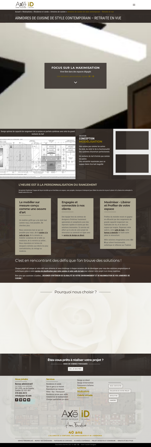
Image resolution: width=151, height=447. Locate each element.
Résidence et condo (41, 12)
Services (50, 379)
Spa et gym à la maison (55, 386)
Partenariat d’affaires (85, 385)
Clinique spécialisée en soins (57, 399)
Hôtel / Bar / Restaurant (55, 392)
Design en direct (83, 380)
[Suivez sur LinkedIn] (28, 399)
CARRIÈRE (113, 400)
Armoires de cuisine (58, 12)
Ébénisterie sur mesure (55, 389)
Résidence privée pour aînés (57, 394)
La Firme (81, 388)
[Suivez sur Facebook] (16, 399)
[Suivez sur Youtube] (24, 399)
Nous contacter (115, 386)
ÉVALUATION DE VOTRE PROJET (120, 391)
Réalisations (27, 12)
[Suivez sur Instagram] (20, 399)
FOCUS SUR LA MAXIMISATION (76, 67)
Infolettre (113, 396)
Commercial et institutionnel (57, 397)
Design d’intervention (85, 383)
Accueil (18, 12)
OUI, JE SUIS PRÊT (75, 369)
